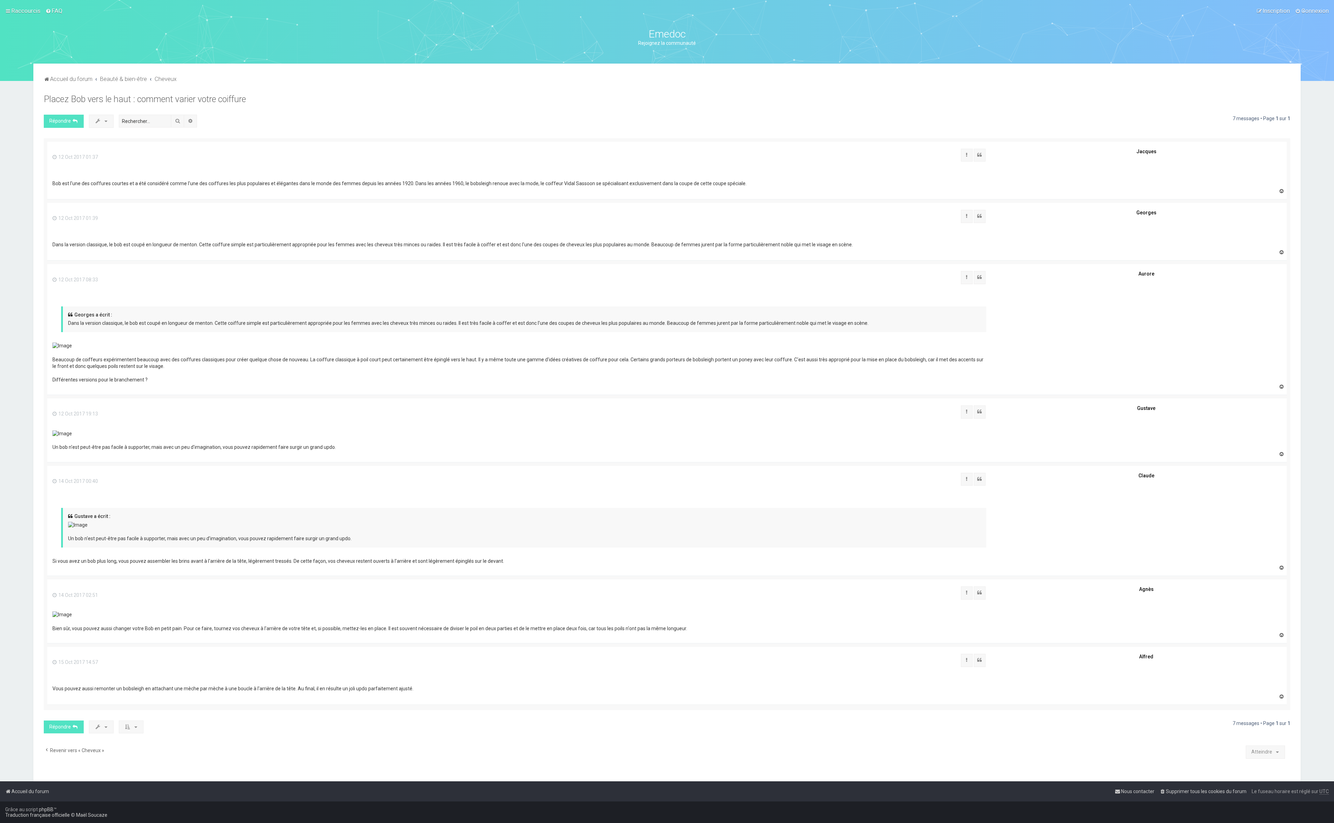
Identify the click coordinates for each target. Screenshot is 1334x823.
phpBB (46, 809)
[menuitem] (54, 11)
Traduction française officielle (37, 815)
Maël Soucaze (91, 815)
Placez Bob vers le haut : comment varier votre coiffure (145, 99)
